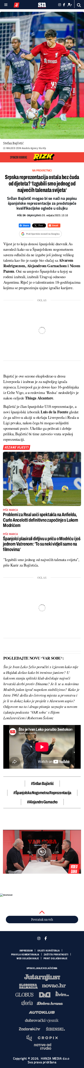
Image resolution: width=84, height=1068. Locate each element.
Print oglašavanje (55, 958)
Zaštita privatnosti (56, 954)
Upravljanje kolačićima (42, 968)
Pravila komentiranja (25, 954)
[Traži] (79, 5)
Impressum (26, 950)
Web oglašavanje (28, 958)
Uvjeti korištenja (49, 950)
